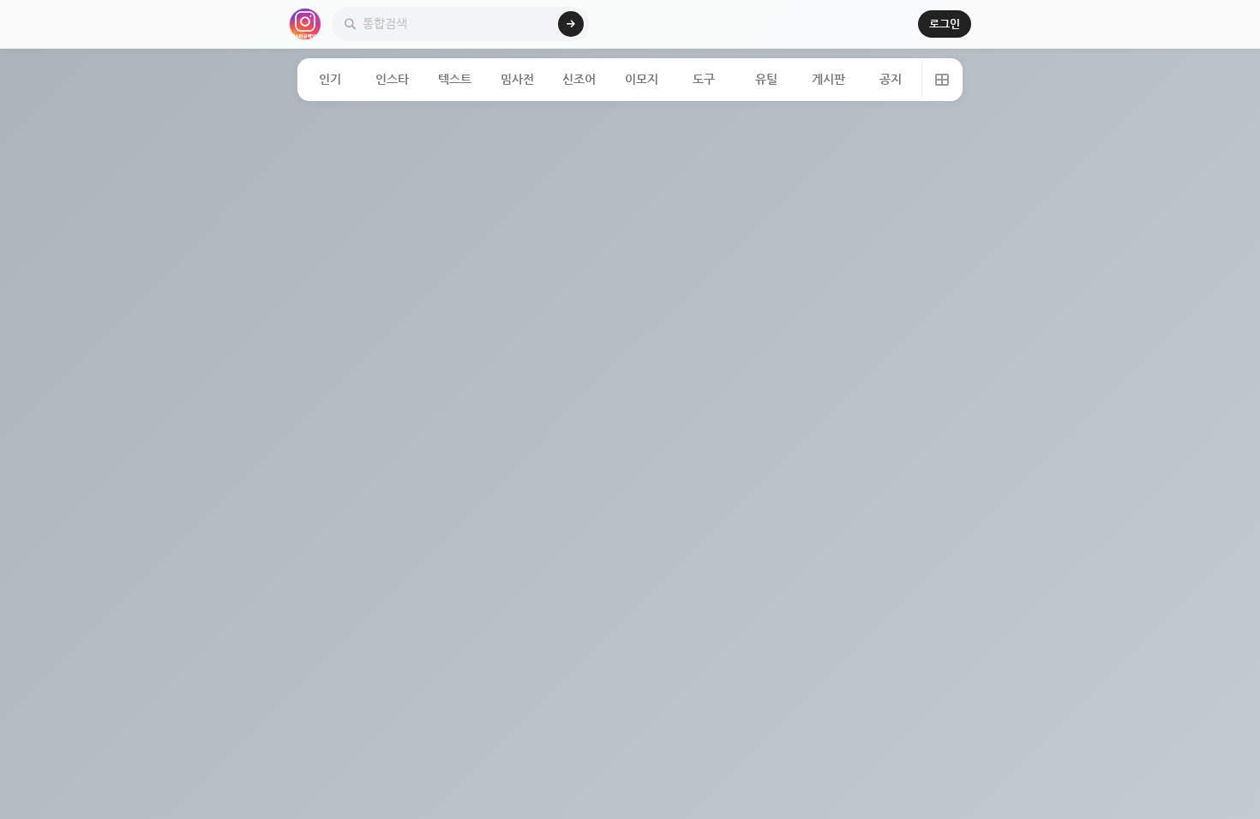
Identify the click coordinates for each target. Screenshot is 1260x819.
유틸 (766, 79)
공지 (890, 79)
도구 (704, 79)
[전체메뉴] (941, 79)
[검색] (571, 24)
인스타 (392, 79)
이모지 (641, 79)
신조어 (579, 79)
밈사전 (517, 79)
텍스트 (454, 79)
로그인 (944, 23)
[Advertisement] (630, 238)
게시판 (828, 79)
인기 (330, 79)
